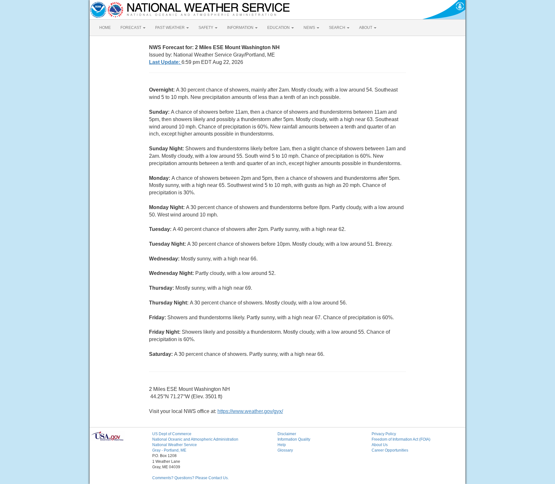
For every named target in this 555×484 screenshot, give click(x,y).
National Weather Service (174, 445)
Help (282, 445)
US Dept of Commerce (171, 434)
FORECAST (131, 27)
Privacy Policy (384, 434)
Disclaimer (287, 434)
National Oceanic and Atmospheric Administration (195, 439)
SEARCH (337, 27)
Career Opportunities (390, 450)
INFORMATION (240, 27)
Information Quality (294, 439)
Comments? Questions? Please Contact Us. (190, 478)
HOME (105, 27)
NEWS (310, 27)
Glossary (285, 450)
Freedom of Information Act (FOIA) (401, 439)
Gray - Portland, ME (169, 450)
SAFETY (206, 27)
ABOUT (366, 27)
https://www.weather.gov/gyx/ (250, 411)
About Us (380, 445)
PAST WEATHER (170, 27)
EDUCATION (279, 27)
